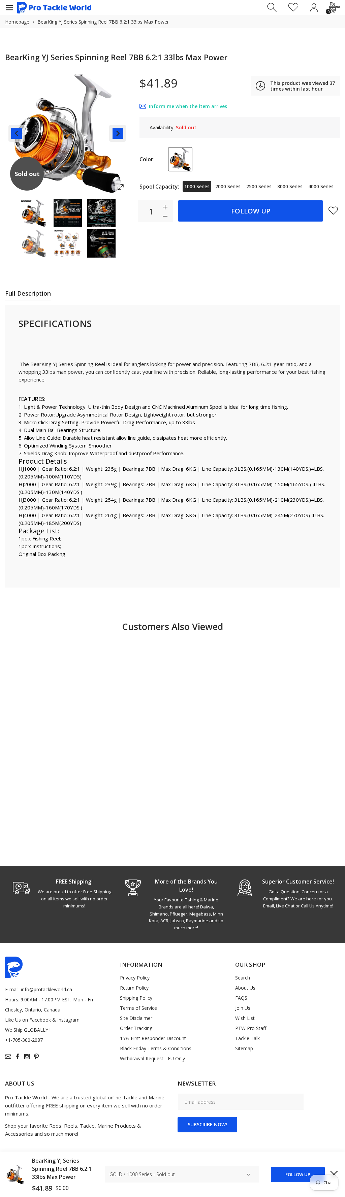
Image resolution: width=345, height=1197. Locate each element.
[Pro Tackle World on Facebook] (17, 1057)
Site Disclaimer (136, 1018)
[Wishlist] (293, 7)
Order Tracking (136, 1028)
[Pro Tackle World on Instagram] (27, 1057)
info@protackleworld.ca (46, 989)
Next (117, 133)
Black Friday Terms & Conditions (155, 1048)
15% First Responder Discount (153, 1038)
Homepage (17, 22)
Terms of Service (138, 1008)
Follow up (250, 210)
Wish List (245, 1018)
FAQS (241, 998)
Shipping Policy (136, 998)
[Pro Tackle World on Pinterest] (36, 1057)
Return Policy (134, 988)
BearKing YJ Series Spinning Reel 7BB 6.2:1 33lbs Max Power (62, 1169)
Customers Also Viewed (172, 626)
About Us (245, 988)
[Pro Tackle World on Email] (8, 1057)
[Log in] (314, 7)
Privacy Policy (135, 977)
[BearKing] (34, 213)
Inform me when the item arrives (188, 106)
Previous (16, 133)
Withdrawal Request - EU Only (152, 1058)
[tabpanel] (61, 893)
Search (242, 977)
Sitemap (244, 1048)
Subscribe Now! (207, 1124)
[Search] (272, 7)
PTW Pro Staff (250, 1028)
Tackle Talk (247, 1038)
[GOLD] (180, 159)
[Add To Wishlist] (333, 210)
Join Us (242, 1008)
